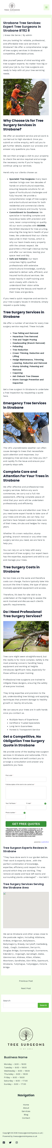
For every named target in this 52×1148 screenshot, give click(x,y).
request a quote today (14, 305)
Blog (26, 1114)
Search (6, 1000)
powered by (41, 842)
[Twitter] (10, 1142)
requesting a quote (33, 393)
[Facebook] (4, 1142)
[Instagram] (16, 1142)
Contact (26, 1118)
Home (26, 1105)
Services (26, 1111)
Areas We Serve (13, 35)
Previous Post (26, 981)
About (26, 1108)
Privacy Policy (29, 832)
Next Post (26, 988)
